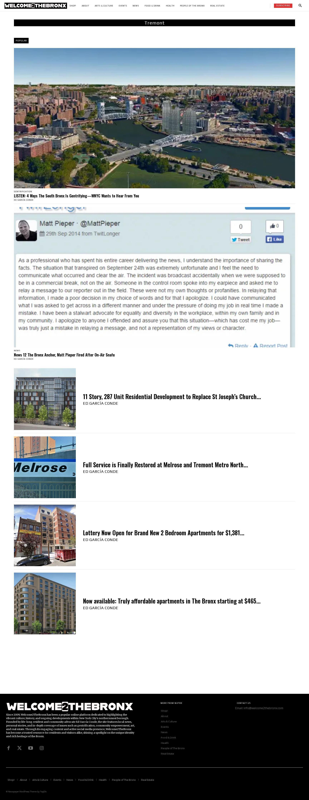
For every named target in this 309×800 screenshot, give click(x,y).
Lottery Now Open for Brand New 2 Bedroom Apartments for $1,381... (163, 532)
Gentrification (23, 192)
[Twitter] (19, 748)
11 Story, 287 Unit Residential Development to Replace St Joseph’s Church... (172, 396)
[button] (300, 5)
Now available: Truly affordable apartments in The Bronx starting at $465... (172, 601)
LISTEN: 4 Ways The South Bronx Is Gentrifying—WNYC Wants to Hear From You (76, 195)
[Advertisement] (107, 669)
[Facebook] (8, 748)
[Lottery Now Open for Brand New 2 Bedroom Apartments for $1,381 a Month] (45, 535)
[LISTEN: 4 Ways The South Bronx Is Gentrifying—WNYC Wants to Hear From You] (154, 118)
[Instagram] (41, 748)
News (17, 351)
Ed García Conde (23, 200)
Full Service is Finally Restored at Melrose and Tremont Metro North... (165, 464)
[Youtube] (30, 748)
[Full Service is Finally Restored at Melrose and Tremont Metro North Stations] (45, 467)
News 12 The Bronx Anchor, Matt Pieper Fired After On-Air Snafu (64, 355)
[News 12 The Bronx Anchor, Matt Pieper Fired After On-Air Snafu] (154, 277)
